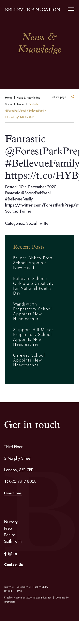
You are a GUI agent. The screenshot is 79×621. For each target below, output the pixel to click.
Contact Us (13, 564)
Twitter (44, 223)
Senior (9, 535)
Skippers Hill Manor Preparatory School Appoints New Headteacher (33, 337)
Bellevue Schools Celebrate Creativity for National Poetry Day (33, 286)
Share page (59, 97)
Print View (9, 587)
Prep (8, 528)
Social (31, 223)
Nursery (11, 522)
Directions (13, 493)
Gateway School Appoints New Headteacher (29, 360)
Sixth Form (13, 541)
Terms (19, 591)
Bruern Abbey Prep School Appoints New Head (32, 263)
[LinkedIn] (15, 554)
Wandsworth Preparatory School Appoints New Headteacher (32, 311)
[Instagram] (10, 554)
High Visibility (40, 587)
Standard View (23, 587)
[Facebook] (5, 554)
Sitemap (8, 591)
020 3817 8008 (22, 481)
